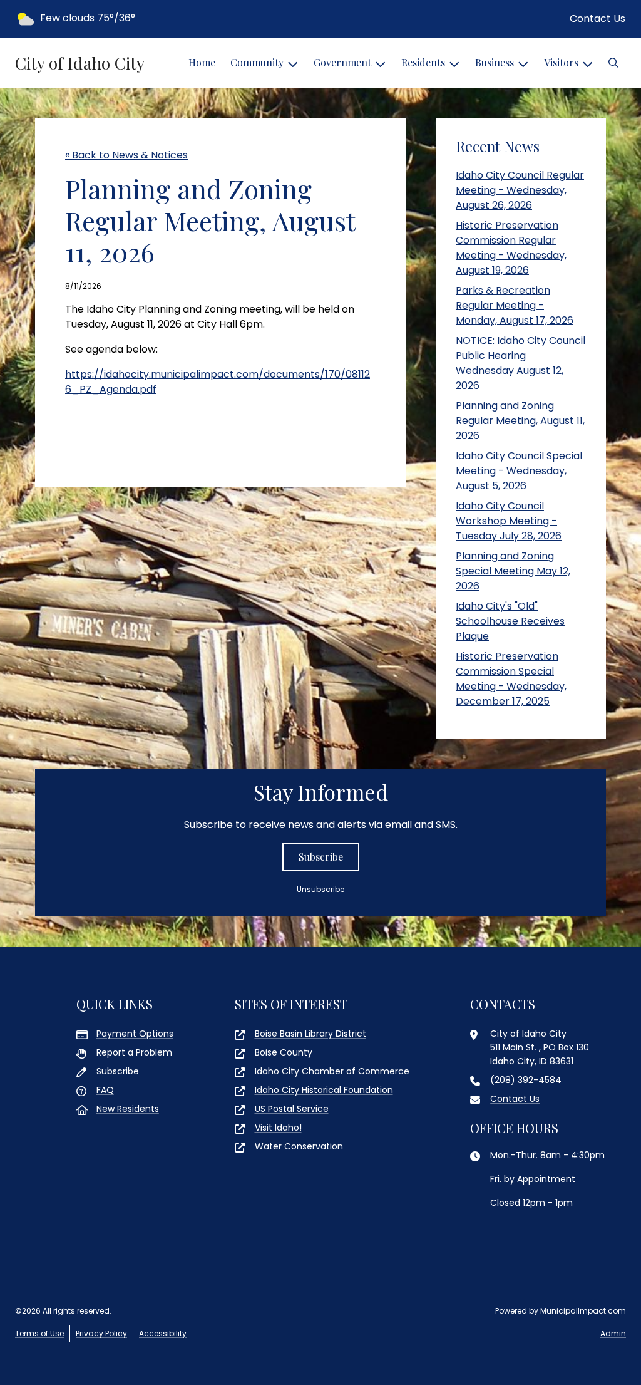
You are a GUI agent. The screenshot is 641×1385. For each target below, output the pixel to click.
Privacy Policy (101, 1333)
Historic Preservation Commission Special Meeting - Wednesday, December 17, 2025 (511, 678)
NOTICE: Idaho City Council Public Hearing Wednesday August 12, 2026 (520, 363)
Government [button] (342, 62)
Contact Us (597, 18)
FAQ (105, 1090)
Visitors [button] (561, 62)
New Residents (127, 1108)
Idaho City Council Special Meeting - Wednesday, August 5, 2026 (519, 471)
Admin (613, 1333)
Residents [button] (423, 62)
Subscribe (321, 856)
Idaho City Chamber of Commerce (332, 1071)
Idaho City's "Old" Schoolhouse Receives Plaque (510, 621)
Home (201, 62)
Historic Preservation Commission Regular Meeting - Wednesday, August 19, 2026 (511, 248)
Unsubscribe (320, 889)
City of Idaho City (80, 63)
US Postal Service (292, 1108)
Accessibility (163, 1333)
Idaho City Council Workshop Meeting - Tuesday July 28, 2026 (509, 521)
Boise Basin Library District (310, 1033)
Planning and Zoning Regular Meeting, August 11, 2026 (520, 420)
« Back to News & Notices (126, 155)
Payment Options (134, 1033)
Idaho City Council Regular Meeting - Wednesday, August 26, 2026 (520, 190)
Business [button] (494, 62)
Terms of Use (39, 1333)
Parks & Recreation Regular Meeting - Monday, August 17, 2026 (514, 305)
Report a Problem (134, 1052)
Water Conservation (299, 1146)
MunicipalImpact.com (583, 1310)
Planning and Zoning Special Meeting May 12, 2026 (513, 571)
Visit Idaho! (278, 1127)
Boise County (283, 1052)
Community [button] (257, 62)
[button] (613, 62)
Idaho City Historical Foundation (324, 1090)
